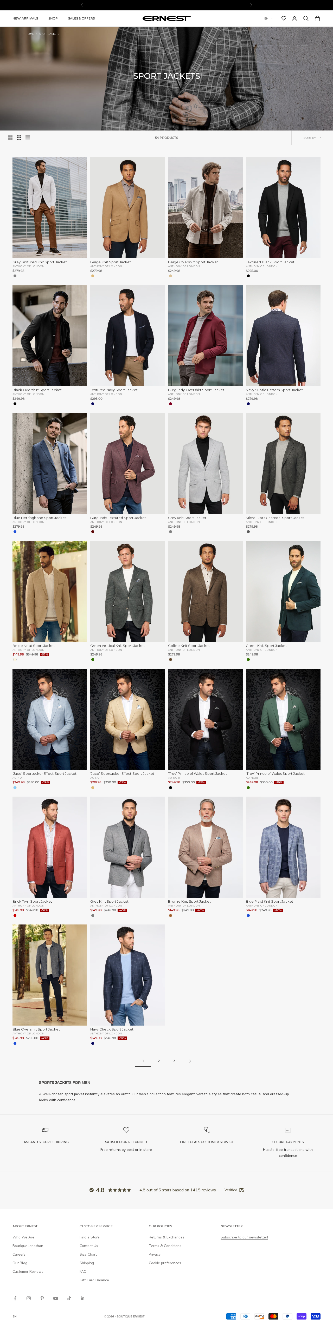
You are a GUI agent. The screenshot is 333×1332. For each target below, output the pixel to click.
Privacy (155, 1254)
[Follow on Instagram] (28, 1298)
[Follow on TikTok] (69, 1298)
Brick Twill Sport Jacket (32, 901)
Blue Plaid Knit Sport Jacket (269, 901)
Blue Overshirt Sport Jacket (36, 1029)
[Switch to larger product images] (10, 138)
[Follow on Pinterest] (42, 1298)
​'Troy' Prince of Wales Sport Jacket (197, 773)
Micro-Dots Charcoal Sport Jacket (275, 518)
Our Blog (19, 1263)
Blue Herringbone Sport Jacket (39, 518)
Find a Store (90, 1237)
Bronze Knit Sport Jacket (189, 901)
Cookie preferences (165, 1263)
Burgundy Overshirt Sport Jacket (196, 390)
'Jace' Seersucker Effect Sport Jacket (44, 773)
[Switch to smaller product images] (19, 138)
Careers (18, 1254)
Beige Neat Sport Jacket (33, 645)
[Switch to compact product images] (27, 138)
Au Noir (18, 777)
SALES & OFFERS (81, 18)
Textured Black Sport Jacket (270, 262)
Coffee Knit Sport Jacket (189, 645)
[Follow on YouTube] (55, 1298)
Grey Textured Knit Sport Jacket (39, 262)
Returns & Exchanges (166, 1237)
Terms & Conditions (165, 1245)
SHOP (53, 18)
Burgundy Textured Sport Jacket (118, 518)
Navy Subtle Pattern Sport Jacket (274, 390)
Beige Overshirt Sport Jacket (193, 262)
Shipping (87, 1263)
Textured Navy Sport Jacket (114, 390)
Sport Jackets (49, 34)
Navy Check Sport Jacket (112, 1029)
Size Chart (88, 1254)
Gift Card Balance (94, 1280)
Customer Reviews (27, 1271)
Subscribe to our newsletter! (244, 1237)
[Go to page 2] (190, 1061)
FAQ (83, 1271)
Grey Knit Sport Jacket (187, 518)
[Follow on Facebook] (15, 1298)
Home (29, 34)
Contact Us (89, 1245)
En (266, 18)
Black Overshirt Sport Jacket (37, 390)
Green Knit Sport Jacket (266, 645)
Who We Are (23, 1237)
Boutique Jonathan (27, 1245)
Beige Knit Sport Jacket (110, 262)
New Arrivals (25, 18)
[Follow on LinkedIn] (82, 1298)
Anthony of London (28, 266)
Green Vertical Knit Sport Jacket (117, 645)
